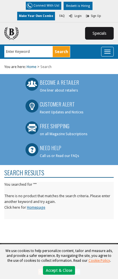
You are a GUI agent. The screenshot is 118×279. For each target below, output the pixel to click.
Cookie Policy (99, 261)
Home (31, 67)
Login (78, 16)
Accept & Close (59, 270)
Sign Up (96, 16)
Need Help (50, 148)
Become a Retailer (59, 82)
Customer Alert (57, 104)
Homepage (36, 207)
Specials (99, 33)
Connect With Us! (46, 5)
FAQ (62, 16)
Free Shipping (54, 126)
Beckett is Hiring (78, 6)
